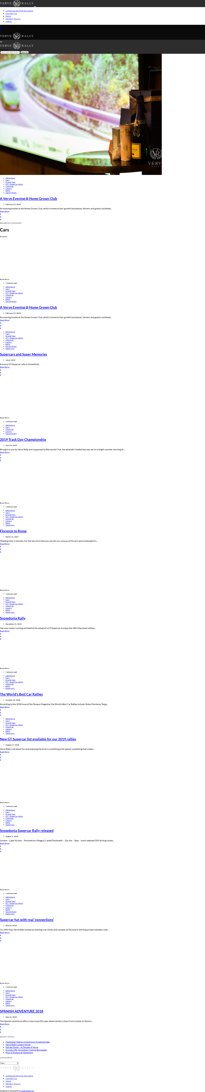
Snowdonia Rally (13, 618)
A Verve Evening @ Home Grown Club (28, 199)
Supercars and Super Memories (23, 354)
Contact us (11, 14)
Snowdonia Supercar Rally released (27, 831)
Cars (8, 180)
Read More (5, 211)
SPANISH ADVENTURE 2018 (21, 1011)
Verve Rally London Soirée (18, 1044)
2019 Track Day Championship (23, 439)
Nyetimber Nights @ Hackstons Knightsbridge (28, 1042)
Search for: (4, 50)
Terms (9, 21)
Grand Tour (11, 182)
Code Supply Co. (27, 1091)
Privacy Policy (13, 19)
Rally (8, 190)
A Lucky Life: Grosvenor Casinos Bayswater (26, 1050)
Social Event (11, 193)
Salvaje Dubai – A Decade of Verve (22, 1047)
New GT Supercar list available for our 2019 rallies (38, 739)
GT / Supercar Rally (14, 184)
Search (25, 52)
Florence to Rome (13, 531)
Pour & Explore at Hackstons (19, 1052)
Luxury (9, 188)
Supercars (10, 348)
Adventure (10, 178)
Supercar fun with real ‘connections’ (27, 920)
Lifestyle (10, 186)
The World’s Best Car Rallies (21, 694)
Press (8, 16)
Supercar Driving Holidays (19, 11)
